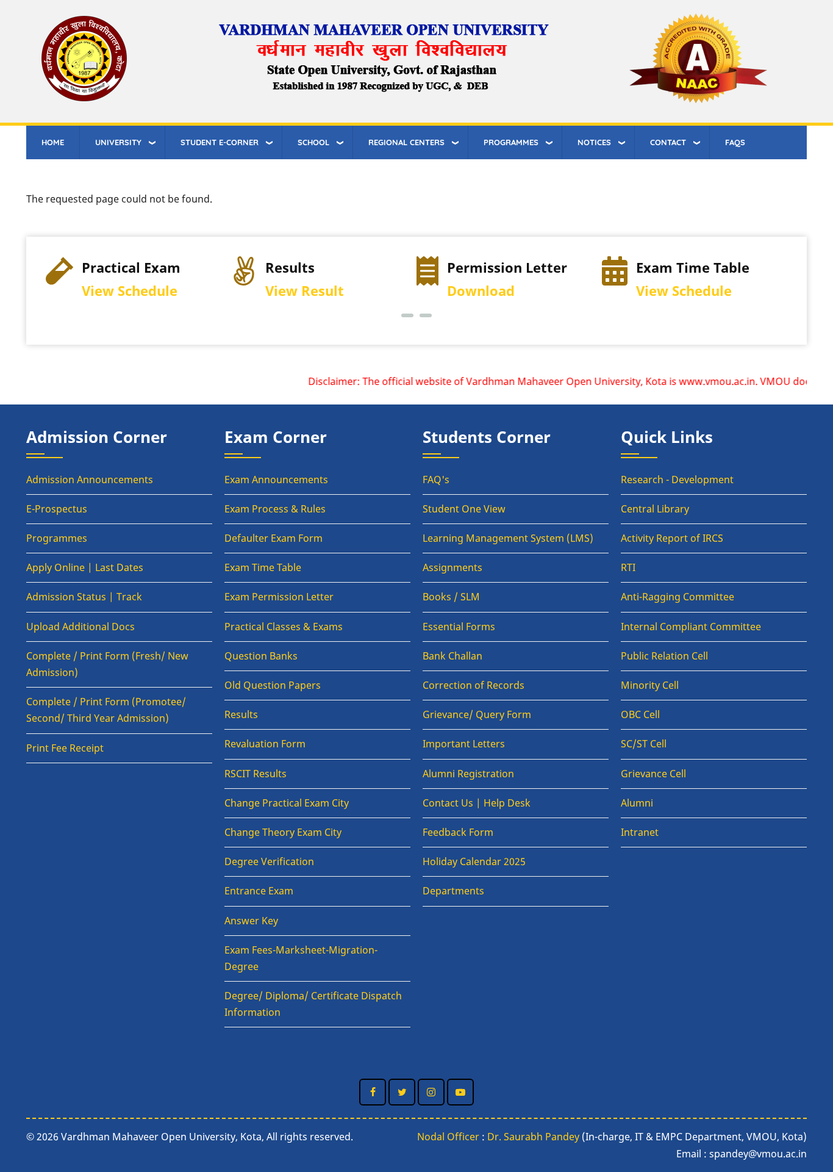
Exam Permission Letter (279, 596)
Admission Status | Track (84, 596)
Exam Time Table (262, 567)
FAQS (735, 142)
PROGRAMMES (511, 142)
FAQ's (436, 479)
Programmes (56, 538)
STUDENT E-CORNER (220, 142)
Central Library (655, 509)
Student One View (464, 509)
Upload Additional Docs (80, 626)
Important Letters (464, 743)
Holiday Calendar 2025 (474, 861)
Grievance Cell (653, 773)
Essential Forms (459, 626)
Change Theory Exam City (282, 832)
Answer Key (251, 920)
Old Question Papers (272, 685)
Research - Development (677, 479)
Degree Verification (269, 861)
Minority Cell (650, 685)
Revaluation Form (265, 743)
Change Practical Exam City (286, 803)
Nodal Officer (448, 1136)
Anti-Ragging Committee (677, 596)
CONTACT (668, 142)
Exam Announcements (276, 479)
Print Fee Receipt (65, 748)
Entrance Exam (258, 890)
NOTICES (594, 142)
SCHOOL (313, 142)
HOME (52, 142)
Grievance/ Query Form (477, 714)
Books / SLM (451, 596)
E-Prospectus (56, 509)
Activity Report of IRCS (672, 538)
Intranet (640, 832)
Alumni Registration (468, 773)
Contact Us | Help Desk (477, 803)
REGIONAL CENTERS (406, 142)
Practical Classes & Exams (283, 626)
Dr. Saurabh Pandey (533, 1136)
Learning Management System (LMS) (508, 538)
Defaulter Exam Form (273, 538)
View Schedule (129, 290)
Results (241, 714)
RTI (628, 567)
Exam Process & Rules (275, 509)
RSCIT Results (255, 773)
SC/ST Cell (644, 743)
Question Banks (261, 656)
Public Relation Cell (664, 656)
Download (481, 290)
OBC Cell (640, 714)
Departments (453, 890)
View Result (304, 290)
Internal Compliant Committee (691, 626)
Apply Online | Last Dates (84, 567)
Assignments (452, 567)
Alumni (637, 803)
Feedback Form (458, 832)
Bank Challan (452, 656)
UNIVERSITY (118, 142)
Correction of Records (473, 685)
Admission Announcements (89, 479)
